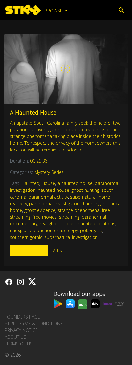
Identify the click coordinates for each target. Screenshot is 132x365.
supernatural (83, 197)
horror (105, 197)
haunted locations (96, 224)
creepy (71, 230)
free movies (45, 217)
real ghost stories (58, 224)
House (48, 183)
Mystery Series (49, 172)
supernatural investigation (71, 237)
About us (15, 337)
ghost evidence (39, 210)
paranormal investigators (55, 203)
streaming (69, 217)
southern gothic (26, 237)
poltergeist (91, 230)
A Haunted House (33, 112)
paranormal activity (48, 197)
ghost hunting (85, 190)
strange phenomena (79, 210)
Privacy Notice (21, 330)
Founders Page (22, 317)
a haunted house (75, 183)
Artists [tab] (59, 250)
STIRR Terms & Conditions (34, 323)
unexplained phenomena (36, 230)
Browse (54, 11)
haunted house (53, 190)
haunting (92, 203)
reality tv (18, 203)
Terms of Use (20, 344)
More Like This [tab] (29, 250)
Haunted (30, 183)
